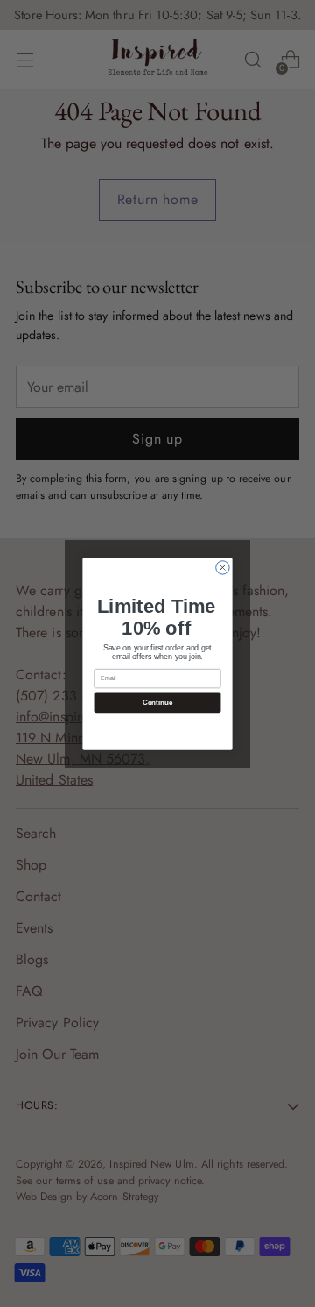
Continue (157, 702)
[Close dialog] (222, 566)
